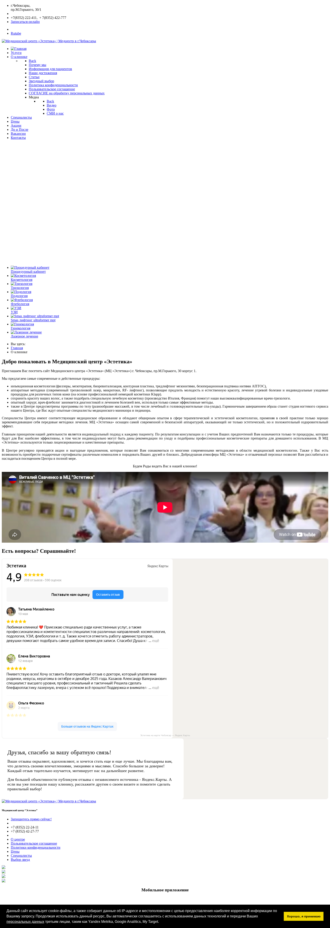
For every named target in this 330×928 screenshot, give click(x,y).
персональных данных (25, 922)
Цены (15, 851)
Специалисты (21, 855)
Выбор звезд (20, 859)
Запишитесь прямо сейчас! (31, 819)
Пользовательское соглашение (34, 843)
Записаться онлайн (25, 22)
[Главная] (18, 49)
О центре (18, 839)
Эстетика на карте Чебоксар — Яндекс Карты (165, 735)
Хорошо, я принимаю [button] (304, 916)
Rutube (16, 33)
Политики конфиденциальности (35, 847)
